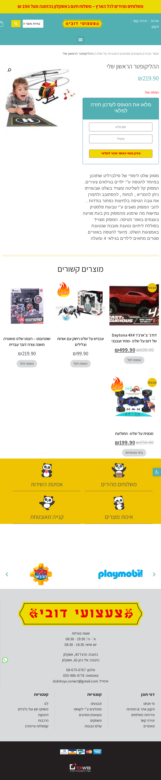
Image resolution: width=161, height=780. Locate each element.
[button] (157, 472)
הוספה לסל (134, 360)
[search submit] (16, 23)
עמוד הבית (152, 54)
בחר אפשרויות (134, 452)
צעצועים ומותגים (131, 54)
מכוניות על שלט (106, 54)
